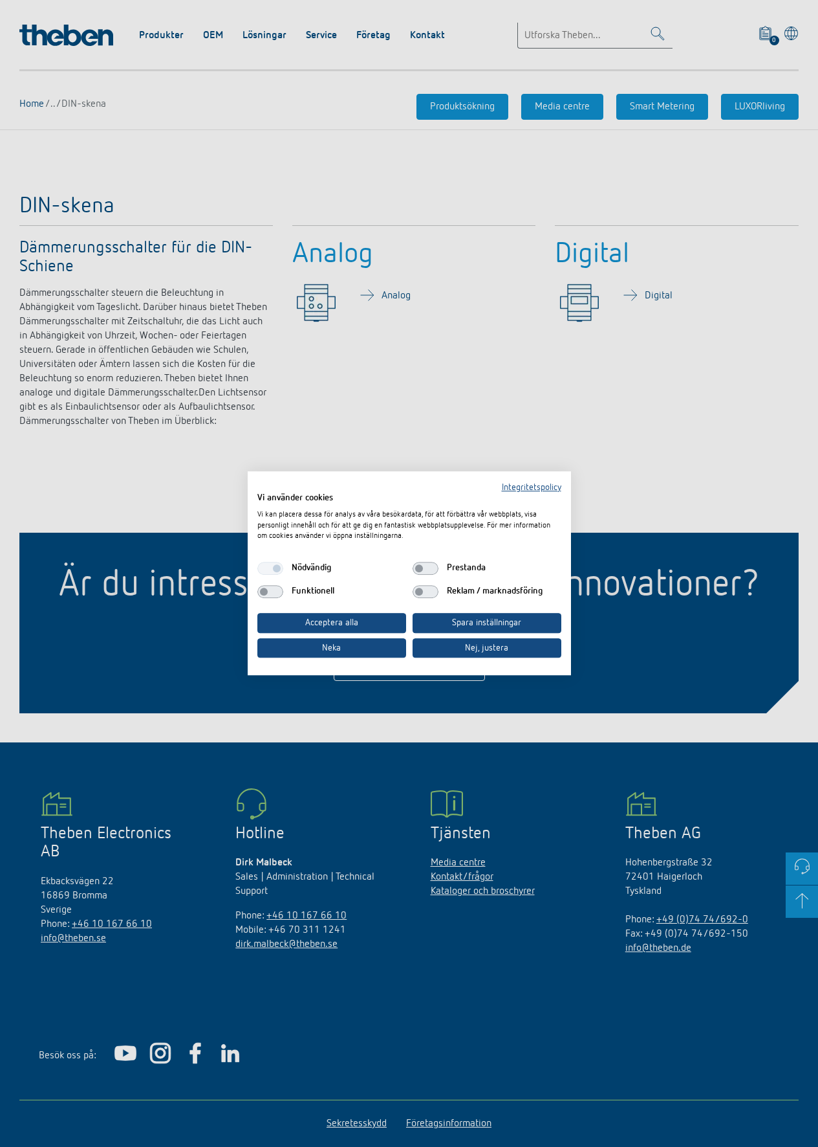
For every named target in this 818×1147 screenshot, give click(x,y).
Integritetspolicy (531, 487)
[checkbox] (270, 568)
